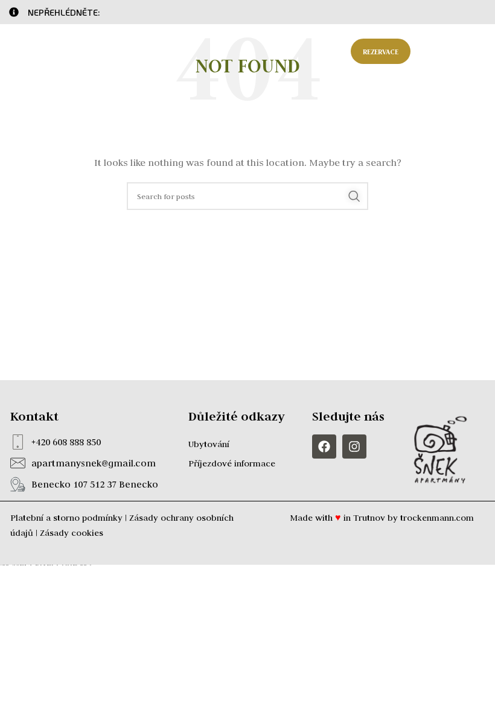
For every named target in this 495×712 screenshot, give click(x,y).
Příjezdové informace (231, 463)
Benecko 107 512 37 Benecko (94, 484)
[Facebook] (324, 446)
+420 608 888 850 (66, 442)
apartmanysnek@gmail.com (93, 463)
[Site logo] (57, 50)
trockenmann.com (437, 517)
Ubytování (208, 444)
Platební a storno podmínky (66, 517)
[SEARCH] (354, 196)
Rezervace (380, 51)
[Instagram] (354, 446)
